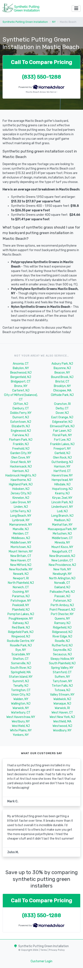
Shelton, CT (21, 659)
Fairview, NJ (21, 435)
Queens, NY (62, 618)
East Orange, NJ (62, 417)
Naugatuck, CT (62, 551)
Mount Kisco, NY (62, 547)
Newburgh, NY (62, 574)
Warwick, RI (62, 708)
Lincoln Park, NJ (62, 502)
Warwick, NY (21, 708)
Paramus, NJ (21, 596)
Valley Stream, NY (62, 694)
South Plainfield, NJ (62, 663)
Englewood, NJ (21, 431)
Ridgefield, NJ (62, 627)
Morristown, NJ (21, 547)
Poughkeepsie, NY (21, 618)
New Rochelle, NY (21, 569)
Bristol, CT (62, 381)
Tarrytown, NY (62, 681)
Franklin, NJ (21, 444)
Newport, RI (21, 578)
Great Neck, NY (20, 462)
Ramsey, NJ (62, 623)
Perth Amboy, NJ (62, 605)
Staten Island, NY (21, 677)
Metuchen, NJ (62, 533)
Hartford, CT (62, 471)
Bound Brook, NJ (62, 377)
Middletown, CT (62, 538)
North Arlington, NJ (62, 578)
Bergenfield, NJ (20, 377)
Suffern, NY (62, 677)
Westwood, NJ (62, 726)
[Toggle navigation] (76, 8)
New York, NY (62, 569)
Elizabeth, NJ (21, 426)
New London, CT (62, 560)
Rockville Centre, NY (20, 641)
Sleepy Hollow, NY (62, 659)
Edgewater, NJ (62, 422)
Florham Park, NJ (20, 440)
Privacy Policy (56, 950)
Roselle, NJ (62, 641)
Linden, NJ (21, 507)
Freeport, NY (62, 448)
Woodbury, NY (62, 730)
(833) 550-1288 (41, 77)
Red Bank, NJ (21, 627)
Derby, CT (62, 408)
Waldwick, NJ (62, 699)
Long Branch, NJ (62, 516)
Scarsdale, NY (20, 654)
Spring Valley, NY (62, 668)
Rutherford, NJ (62, 645)
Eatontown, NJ (20, 422)
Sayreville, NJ (62, 650)
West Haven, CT (62, 712)
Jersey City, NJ (20, 493)
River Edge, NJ (62, 636)
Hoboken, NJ (20, 489)
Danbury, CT (21, 408)
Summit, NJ (21, 681)
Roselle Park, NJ (21, 645)
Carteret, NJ (20, 390)
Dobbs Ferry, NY (20, 413)
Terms (44, 950)
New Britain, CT (20, 556)
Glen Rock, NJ (62, 457)
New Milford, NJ (20, 565)
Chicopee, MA (62, 390)
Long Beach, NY (20, 516)
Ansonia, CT (21, 363)
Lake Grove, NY (21, 502)
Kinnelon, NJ (21, 498)
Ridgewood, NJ (62, 632)
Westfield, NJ (21, 726)
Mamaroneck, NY (20, 524)
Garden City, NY (20, 453)
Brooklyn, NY (62, 386)
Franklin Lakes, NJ (62, 444)
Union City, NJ (20, 694)
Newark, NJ (21, 574)
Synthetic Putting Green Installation (25, 21)
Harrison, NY (62, 466)
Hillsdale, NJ (62, 484)
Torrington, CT (21, 690)
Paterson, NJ (62, 601)
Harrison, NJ (21, 471)
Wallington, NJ (20, 703)
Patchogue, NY (21, 601)
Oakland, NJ (62, 587)
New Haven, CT (21, 560)
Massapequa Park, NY (62, 529)
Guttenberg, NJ (62, 462)
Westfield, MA (62, 721)
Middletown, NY (20, 542)
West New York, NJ (62, 717)
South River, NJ (20, 668)
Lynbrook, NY (21, 520)
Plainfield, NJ (21, 609)
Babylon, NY (21, 368)
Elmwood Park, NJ (62, 426)
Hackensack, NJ (21, 466)
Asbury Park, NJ (62, 363)
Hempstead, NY (62, 480)
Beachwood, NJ (20, 372)
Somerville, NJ (21, 663)
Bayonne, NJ (62, 368)
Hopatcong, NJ (62, 489)
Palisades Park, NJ (62, 592)
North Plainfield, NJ (21, 583)
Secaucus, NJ (62, 654)
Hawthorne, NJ (21, 480)
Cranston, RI (62, 404)
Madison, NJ (62, 520)
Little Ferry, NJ (21, 511)
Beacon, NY (62, 372)
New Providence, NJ (62, 565)
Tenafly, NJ (20, 686)
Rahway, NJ (21, 623)
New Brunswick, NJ (62, 556)
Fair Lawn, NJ (62, 431)
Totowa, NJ (62, 690)
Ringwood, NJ (20, 636)
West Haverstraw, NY (20, 717)
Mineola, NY (62, 542)
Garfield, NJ (62, 453)
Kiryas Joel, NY (62, 498)
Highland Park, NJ (21, 484)
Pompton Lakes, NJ (20, 614)
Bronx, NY (20, 386)
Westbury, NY (21, 721)
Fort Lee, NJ (62, 440)
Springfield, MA (21, 672)
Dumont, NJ (21, 417)
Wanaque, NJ (62, 703)
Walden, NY (20, 699)
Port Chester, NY (62, 614)
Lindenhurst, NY (62, 507)
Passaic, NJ (62, 596)
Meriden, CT (21, 533)
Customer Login (41, 961)
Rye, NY (21, 650)
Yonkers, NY (21, 735)
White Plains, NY (21, 730)
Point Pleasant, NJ (62, 609)
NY (54, 21)
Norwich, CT (21, 587)
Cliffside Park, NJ (62, 395)
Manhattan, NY (62, 524)
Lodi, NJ (62, 511)
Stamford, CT (62, 672)
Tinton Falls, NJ (62, 686)
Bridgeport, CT (21, 381)
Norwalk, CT (62, 583)
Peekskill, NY (20, 605)
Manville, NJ (21, 529)
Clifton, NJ (20, 404)
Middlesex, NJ (20, 538)
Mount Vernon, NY (21, 551)
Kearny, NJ (62, 493)
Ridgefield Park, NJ (20, 632)
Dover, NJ (62, 413)
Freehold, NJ (20, 448)
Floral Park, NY (62, 435)
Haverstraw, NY (62, 475)
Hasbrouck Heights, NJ (20, 475)
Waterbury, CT (20, 712)
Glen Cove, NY (20, 457)
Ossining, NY (21, 592)
